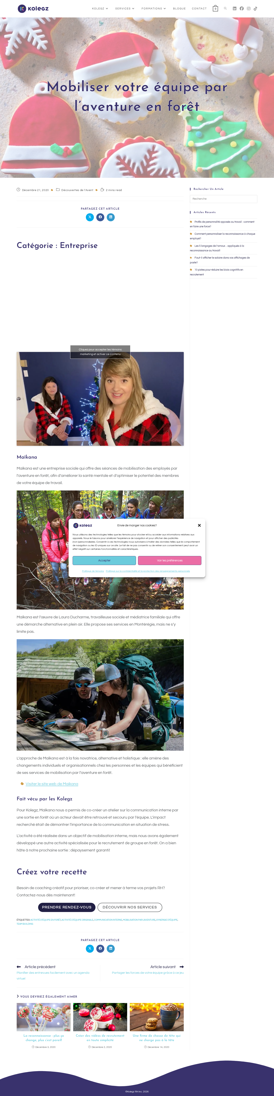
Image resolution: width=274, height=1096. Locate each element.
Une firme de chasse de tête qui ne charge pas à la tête (157, 1038)
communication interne (108, 920)
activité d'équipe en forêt (45, 920)
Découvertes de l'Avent (77, 190)
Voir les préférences (170, 560)
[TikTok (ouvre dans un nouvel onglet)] (255, 9)
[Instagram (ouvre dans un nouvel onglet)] (248, 9)
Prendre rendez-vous (66, 907)
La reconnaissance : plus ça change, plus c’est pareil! (43, 1038)
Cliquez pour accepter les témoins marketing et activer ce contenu (100, 352)
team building (25, 924)
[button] (199, 525)
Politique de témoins (93, 571)
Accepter (104, 560)
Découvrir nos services (130, 907)
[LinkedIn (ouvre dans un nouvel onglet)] (234, 9)
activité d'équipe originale (77, 920)
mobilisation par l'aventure (139, 920)
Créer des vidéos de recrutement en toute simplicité (100, 1038)
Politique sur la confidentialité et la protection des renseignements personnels (148, 571)
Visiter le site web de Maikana (52, 784)
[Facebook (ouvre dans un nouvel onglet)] (241, 9)
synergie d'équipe (167, 920)
